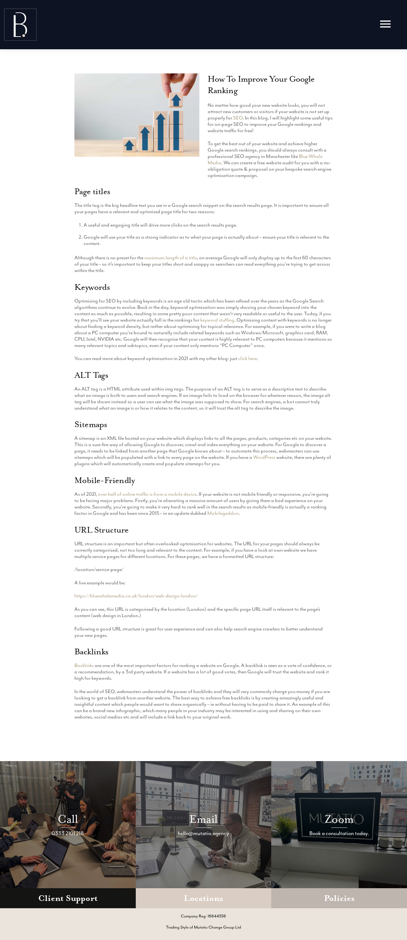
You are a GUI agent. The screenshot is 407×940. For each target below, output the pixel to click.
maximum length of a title (170, 258)
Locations (203, 898)
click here (247, 358)
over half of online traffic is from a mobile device (147, 494)
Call (68, 819)
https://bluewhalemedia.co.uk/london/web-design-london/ (136, 596)
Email (203, 819)
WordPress (264, 457)
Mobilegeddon (222, 513)
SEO (238, 118)
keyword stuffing (217, 320)
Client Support (68, 898)
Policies (339, 898)
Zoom (339, 819)
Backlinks (84, 665)
